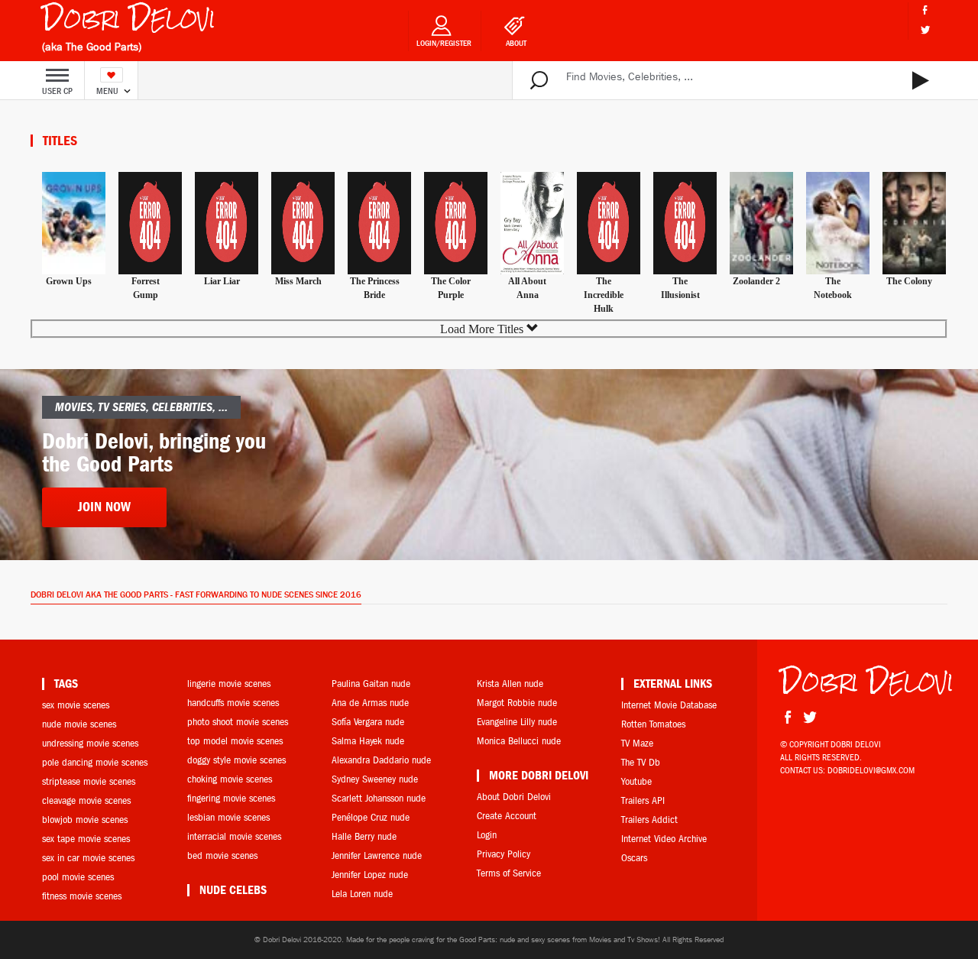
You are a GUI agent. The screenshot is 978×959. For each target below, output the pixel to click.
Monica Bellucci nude (519, 740)
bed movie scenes (222, 855)
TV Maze (637, 743)
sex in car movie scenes (88, 857)
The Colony (909, 281)
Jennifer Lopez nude (370, 874)
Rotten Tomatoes (653, 724)
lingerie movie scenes (228, 683)
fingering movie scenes (231, 798)
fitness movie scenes (81, 895)
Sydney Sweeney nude (375, 779)
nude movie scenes (79, 724)
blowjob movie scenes (85, 819)
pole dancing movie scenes (94, 762)
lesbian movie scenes (228, 817)
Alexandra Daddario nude (381, 759)
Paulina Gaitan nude (371, 683)
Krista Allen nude (510, 683)
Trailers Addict (649, 819)
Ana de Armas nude (370, 702)
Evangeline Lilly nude (517, 721)
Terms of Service (509, 873)
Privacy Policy (503, 853)
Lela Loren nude (362, 893)
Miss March (298, 281)
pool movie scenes (78, 876)
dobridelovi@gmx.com (871, 770)
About (516, 43)
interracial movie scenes (234, 836)
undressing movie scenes (90, 743)
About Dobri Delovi (514, 796)
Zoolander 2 (756, 281)
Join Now (104, 507)
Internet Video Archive (664, 838)
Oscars (634, 857)
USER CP (57, 91)
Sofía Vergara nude (368, 721)
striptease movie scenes (88, 781)
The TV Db (640, 762)
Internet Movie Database (669, 704)
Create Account (506, 815)
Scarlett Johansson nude (379, 798)
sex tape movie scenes (86, 838)
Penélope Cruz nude (371, 817)
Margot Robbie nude (517, 702)
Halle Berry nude (364, 836)
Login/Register (443, 43)
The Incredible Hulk (603, 295)
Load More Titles (483, 328)
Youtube (636, 781)
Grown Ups (69, 281)
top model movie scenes (235, 740)
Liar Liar (222, 281)
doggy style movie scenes (236, 759)
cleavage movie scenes (86, 800)
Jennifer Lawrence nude (377, 855)
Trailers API (643, 800)
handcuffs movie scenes (233, 702)
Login (487, 834)
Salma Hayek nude (368, 740)
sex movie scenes (75, 704)
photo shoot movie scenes (237, 721)
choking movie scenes (229, 779)
